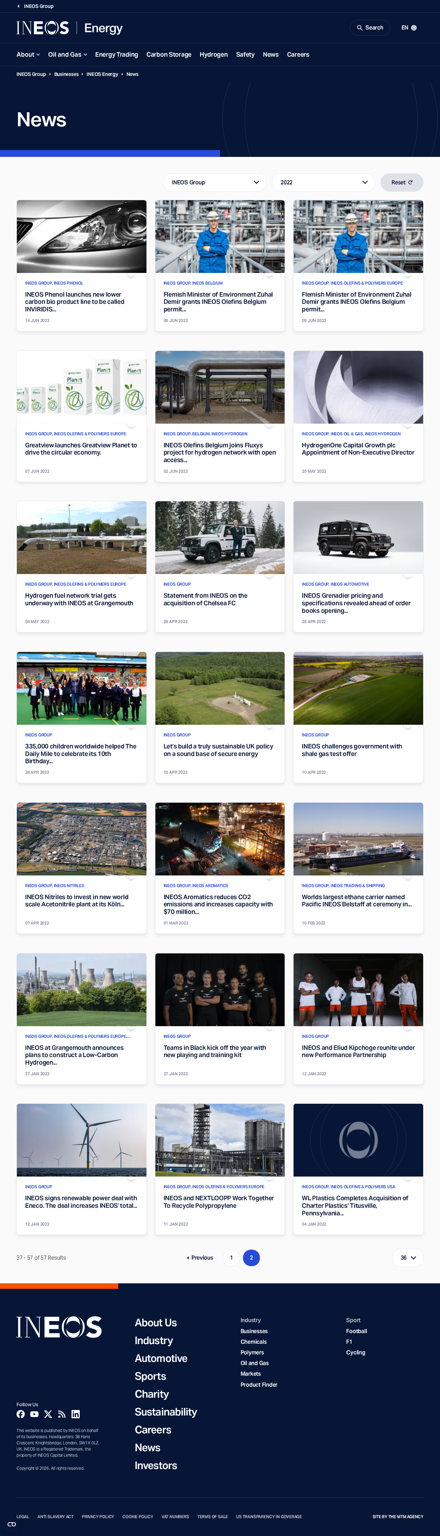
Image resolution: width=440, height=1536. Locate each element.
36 (404, 1257)
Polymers (252, 1352)
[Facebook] (20, 1414)
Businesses (66, 74)
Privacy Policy (98, 1516)
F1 (349, 1342)
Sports (150, 1376)
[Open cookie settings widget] (11, 1524)
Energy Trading (116, 54)
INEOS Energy (102, 74)
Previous (202, 1259)
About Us (156, 1322)
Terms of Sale (212, 1516)
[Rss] (62, 1414)
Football (356, 1331)
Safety (245, 54)
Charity (152, 1394)
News (271, 54)
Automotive (161, 1358)
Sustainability (166, 1412)
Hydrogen (214, 54)
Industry (154, 1340)
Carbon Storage (168, 54)
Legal (22, 1516)
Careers (298, 54)
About (25, 54)
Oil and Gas (64, 54)
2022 (286, 182)
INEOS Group (31, 74)
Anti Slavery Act (55, 1516)
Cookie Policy (137, 1516)
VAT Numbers (175, 1516)
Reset (399, 182)
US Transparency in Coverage (269, 1516)
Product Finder (259, 1385)
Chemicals (254, 1342)
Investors (156, 1465)
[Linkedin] (76, 1414)
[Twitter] (48, 1414)
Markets (251, 1374)
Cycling (355, 1352)
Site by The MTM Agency (398, 1516)
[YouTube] (34, 1414)
